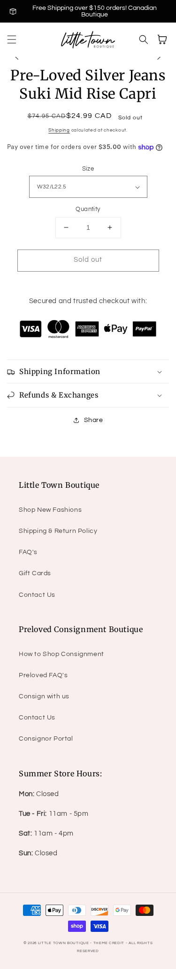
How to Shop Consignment (61, 654)
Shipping (59, 130)
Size (88, 168)
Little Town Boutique (63, 943)
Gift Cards (35, 573)
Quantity (88, 209)
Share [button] (93, 420)
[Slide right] (159, 56)
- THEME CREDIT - (109, 943)
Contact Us (37, 595)
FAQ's (28, 552)
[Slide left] (16, 56)
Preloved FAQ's (43, 675)
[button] (11, 39)
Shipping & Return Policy (58, 531)
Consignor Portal (46, 738)
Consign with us (44, 696)
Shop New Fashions (50, 510)
